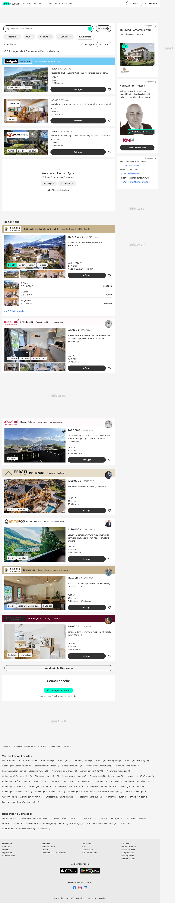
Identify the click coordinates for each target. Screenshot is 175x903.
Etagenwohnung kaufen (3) (47, 776)
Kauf (28, 37)
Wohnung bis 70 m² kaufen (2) (81, 791)
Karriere (5, 849)
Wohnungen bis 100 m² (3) (91, 771)
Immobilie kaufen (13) (28, 760)
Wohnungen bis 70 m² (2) (40, 786)
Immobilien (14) (8, 760)
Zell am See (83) (9, 818)
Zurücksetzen (85, 37)
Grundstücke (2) (59, 781)
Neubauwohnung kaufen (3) (74, 776)
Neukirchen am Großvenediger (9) (41, 823)
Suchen (25, 3)
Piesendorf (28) (61, 818)
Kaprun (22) (76, 818)
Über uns (6, 846)
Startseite (6, 746)
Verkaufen (38, 3)
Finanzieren (67, 3)
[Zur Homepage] (11, 3)
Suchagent (89, 44)
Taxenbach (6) (126, 823)
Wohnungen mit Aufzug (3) (118, 771)
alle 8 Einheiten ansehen (15, 311)
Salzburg (43, 746)
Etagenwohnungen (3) (38, 771)
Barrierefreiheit (8, 855)
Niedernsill (11, 37)
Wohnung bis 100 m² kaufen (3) (140, 776)
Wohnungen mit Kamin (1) (31, 797)
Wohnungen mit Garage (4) (137, 760)
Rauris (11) (18, 823)
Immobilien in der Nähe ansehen (58, 668)
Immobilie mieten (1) (138, 797)
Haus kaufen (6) (47, 760)
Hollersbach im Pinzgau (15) (111, 818)
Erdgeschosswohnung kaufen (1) (60, 797)
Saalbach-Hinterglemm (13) (138, 818)
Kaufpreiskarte (127, 852)
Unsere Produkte (128, 846)
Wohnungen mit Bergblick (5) (108, 760)
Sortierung (11, 44)
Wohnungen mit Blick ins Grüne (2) (101, 786)
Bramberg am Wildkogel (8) (71, 823)
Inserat (136, 3)
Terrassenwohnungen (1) (135, 791)
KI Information (90, 852)
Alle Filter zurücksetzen (58, 190)
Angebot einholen (131, 174)
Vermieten (52, 3)
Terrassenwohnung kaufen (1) (90, 797)
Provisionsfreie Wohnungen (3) (99, 766)
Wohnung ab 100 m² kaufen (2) (133, 786)
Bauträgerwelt (127, 855)
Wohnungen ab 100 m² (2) (13, 786)
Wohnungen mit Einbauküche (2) (68, 786)
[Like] (109, 89)
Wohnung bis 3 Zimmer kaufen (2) (50, 791)
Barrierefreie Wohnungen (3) (46, 766)
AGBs (84, 846)
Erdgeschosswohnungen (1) (110, 791)
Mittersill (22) (89, 818)
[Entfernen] (18, 37)
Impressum (7, 852)
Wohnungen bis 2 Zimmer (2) (109, 781)
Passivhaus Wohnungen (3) (14, 771)
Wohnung (44, 37)
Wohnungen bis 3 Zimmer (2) (137, 781)
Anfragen (78, 89)
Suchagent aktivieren (60, 690)
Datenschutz (87, 849)
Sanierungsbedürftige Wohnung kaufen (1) (21, 802)
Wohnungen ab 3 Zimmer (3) (64, 771)
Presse (45, 849)
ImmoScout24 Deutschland (54, 852)
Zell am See (55, 746)
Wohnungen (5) (64, 760)
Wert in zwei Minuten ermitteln (136, 182)
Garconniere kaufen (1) (116, 797)
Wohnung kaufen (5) (83, 760)
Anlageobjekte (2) (41, 781)
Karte (105, 44)
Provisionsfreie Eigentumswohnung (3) (106, 776)
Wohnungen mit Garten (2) (81, 781)
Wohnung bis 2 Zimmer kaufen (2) (17, 791)
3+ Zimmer (63, 37)
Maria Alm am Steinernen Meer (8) (101, 823)
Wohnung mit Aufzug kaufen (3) (16, 781)
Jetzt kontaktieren (137, 148)
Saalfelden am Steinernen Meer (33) (35, 818)
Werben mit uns (128, 858)
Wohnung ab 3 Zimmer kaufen (24, 746)
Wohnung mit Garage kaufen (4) (16, 766)
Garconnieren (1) (9, 797)
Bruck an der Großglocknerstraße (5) (18, 829)
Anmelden (152, 3)
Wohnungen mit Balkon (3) (127, 766)
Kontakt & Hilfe (48, 846)
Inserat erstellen (128, 849)
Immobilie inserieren (132, 165)
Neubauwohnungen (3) (72, 766)
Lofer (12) (6, 823)
